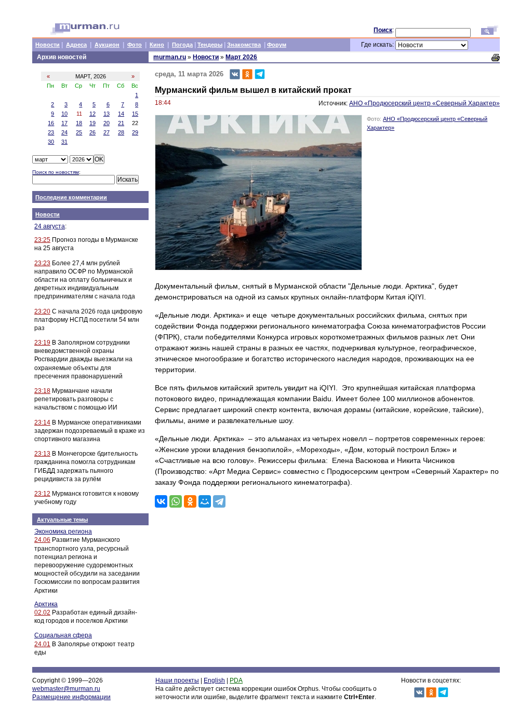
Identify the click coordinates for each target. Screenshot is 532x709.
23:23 (42, 263)
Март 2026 (241, 57)
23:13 (42, 453)
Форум (276, 45)
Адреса (76, 45)
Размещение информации (71, 697)
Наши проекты (177, 680)
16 (51, 123)
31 (64, 142)
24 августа (49, 226)
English (214, 680)
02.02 (42, 612)
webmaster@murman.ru (66, 688)
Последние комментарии (71, 197)
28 (121, 132)
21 (121, 123)
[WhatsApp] (175, 501)
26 (92, 132)
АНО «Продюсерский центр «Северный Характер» (424, 103)
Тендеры (209, 45)
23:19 (42, 342)
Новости (47, 45)
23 (51, 132)
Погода (182, 45)
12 (92, 114)
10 (64, 114)
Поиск (383, 30)
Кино (157, 45)
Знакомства (244, 45)
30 (51, 142)
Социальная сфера (63, 635)
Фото (134, 45)
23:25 (42, 239)
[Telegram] (219, 501)
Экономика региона (63, 531)
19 (92, 123)
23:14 (42, 422)
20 (106, 123)
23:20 (42, 311)
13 (106, 114)
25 (79, 132)
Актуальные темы (62, 519)
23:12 (42, 493)
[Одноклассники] (190, 501)
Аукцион (107, 45)
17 (64, 123)
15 (135, 114)
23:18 (42, 390)
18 (79, 123)
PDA (236, 680)
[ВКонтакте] (161, 501)
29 (135, 132)
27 (106, 132)
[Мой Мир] (204, 501)
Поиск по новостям (55, 172)
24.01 (42, 644)
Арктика (46, 604)
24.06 (42, 539)
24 (64, 132)
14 (121, 114)
